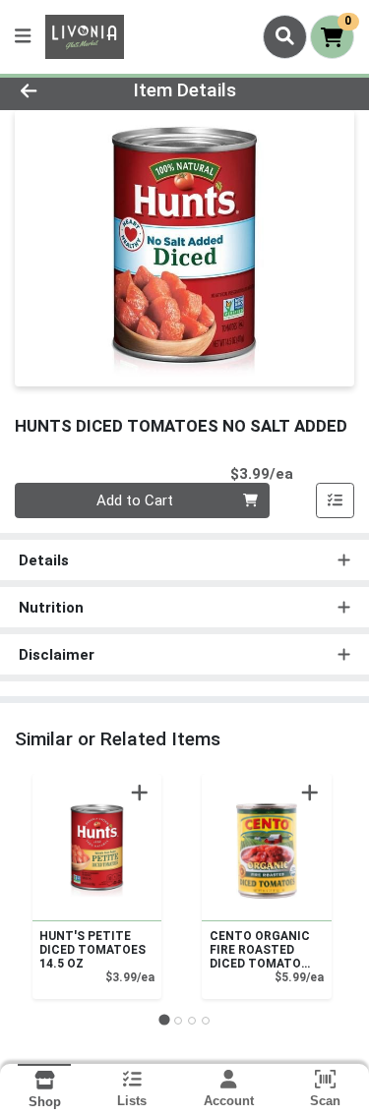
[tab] (163, 1020)
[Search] (285, 36)
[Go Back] (57, 91)
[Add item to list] (335, 500)
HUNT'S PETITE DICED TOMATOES (92, 949)
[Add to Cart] (139, 792)
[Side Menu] (23, 37)
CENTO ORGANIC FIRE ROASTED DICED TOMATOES (263, 949)
